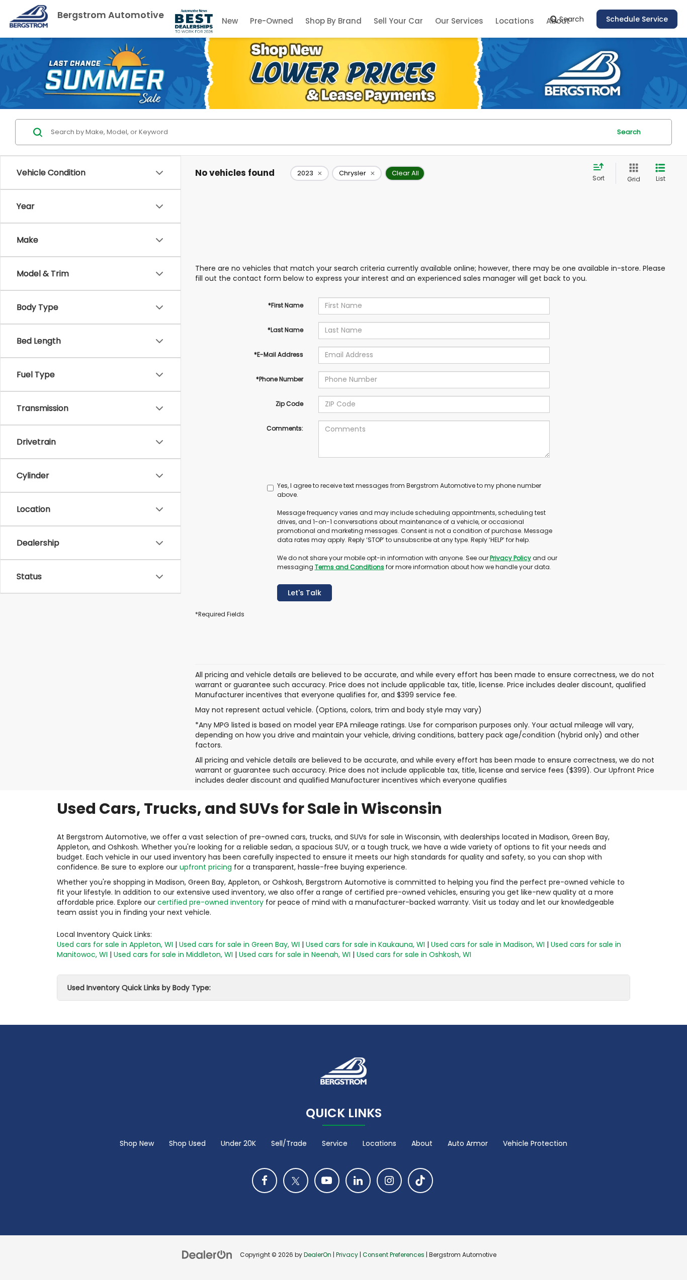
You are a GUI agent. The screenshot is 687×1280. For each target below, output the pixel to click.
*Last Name (285, 330)
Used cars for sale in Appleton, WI (115, 944)
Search (629, 132)
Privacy (347, 1255)
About (422, 1143)
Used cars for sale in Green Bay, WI (239, 944)
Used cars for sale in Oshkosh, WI (414, 954)
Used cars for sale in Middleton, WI (173, 954)
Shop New (137, 1143)
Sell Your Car (398, 21)
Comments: (285, 428)
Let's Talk (304, 593)
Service (335, 1143)
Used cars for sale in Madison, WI (488, 944)
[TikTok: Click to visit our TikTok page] (420, 1180)
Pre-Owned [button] (271, 21)
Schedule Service (637, 19)
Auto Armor (468, 1143)
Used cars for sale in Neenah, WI (295, 954)
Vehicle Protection (535, 1143)
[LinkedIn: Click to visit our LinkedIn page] (358, 1180)
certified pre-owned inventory (210, 902)
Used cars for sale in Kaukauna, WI (365, 944)
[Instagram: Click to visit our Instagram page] (389, 1180)
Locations (514, 21)
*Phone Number (279, 379)
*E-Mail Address (278, 354)
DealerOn (317, 1255)
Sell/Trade (289, 1143)
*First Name (285, 305)
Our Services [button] (459, 21)
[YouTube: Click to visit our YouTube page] (326, 1180)
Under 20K (238, 1143)
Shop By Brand (333, 21)
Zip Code (289, 403)
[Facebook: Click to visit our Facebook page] (264, 1180)
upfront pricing (206, 867)
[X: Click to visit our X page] (295, 1180)
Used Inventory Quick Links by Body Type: (139, 988)
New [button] (230, 21)
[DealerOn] (207, 1254)
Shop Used (187, 1143)
